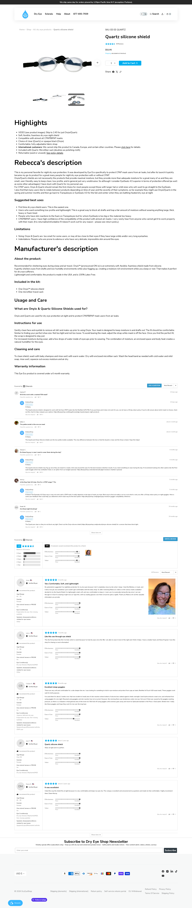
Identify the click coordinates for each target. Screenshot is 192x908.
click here (125, 147)
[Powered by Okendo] (23, 386)
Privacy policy (165, 889)
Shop (29, 29)
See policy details (54, 153)
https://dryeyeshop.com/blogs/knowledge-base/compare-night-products (76, 412)
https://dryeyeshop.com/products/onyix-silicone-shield (99, 524)
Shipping (108, 53)
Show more (95, 533)
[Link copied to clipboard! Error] (120, 72)
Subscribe (170, 850)
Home (22, 29)
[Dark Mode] (143, 14)
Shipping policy (168, 893)
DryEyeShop (26, 891)
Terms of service (152, 893)
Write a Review (170, 539)
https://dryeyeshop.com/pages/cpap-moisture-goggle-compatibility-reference (106, 496)
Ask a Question (154, 385)
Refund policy (151, 889)
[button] (154, 14)
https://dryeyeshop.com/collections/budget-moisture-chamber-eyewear (99, 470)
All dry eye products (42, 29)
